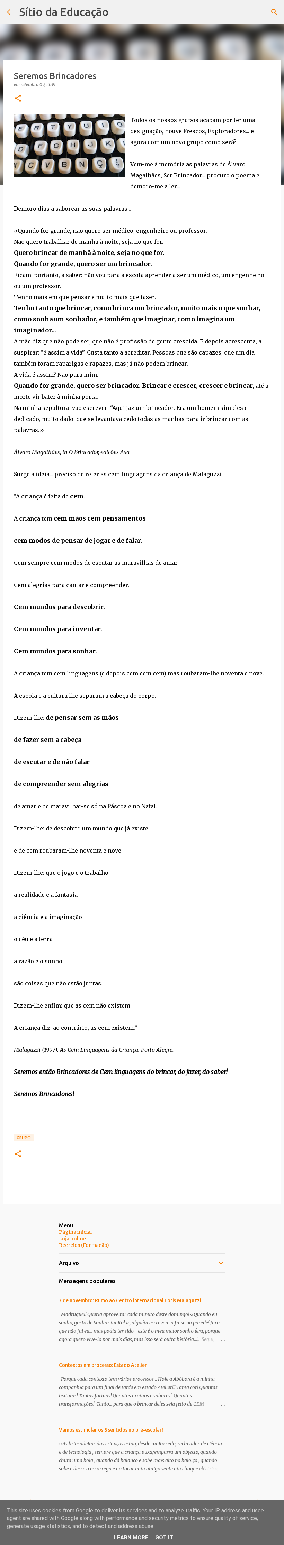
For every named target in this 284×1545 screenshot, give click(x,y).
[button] (18, 98)
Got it (164, 1537)
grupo (24, 1137)
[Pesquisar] (274, 12)
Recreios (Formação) (84, 1245)
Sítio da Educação (64, 12)
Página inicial (75, 1232)
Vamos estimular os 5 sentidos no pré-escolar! (111, 1430)
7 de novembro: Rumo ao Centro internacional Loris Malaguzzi (130, 1300)
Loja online (72, 1238)
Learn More (131, 1537)
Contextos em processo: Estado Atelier (103, 1365)
